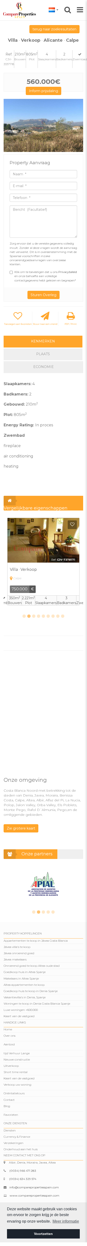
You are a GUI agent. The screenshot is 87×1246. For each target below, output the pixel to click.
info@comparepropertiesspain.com (34, 1187)
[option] (43, 125)
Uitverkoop (11, 1066)
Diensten (10, 1130)
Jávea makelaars (15, 959)
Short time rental (15, 1072)
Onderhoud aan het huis (21, 1149)
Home (8, 1029)
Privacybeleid (67, 272)
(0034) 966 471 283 (22, 1170)
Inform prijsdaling (43, 91)
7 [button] (53, 616)
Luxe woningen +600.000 (21, 1010)
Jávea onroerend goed (19, 953)
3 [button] (33, 616)
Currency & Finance (17, 1136)
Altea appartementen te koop (24, 985)
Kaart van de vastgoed (19, 1016)
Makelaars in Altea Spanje (21, 978)
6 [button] (48, 616)
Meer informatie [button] (66, 1221)
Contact (9, 1100)
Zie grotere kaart (21, 828)
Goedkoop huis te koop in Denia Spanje (31, 991)
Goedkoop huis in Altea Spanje (25, 972)
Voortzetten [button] (43, 1234)
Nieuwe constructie (17, 1059)
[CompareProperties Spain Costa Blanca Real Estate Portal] (20, 10)
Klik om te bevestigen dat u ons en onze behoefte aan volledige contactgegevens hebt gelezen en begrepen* (45, 276)
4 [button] (38, 616)
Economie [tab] (43, 367)
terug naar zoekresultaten (54, 29)
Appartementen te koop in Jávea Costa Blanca (36, 940)
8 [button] (57, 616)
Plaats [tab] (43, 354)
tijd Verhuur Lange (17, 1053)
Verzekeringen (13, 1143)
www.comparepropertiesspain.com (34, 1195)
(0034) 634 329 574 (22, 1179)
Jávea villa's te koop (17, 947)
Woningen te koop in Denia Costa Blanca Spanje (37, 1003)
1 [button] (24, 616)
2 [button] (29, 616)
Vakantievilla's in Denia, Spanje (25, 997)
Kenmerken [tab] (43, 341)
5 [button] (43, 616)
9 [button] (62, 616)
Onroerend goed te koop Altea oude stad (32, 965)
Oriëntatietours (14, 1093)
